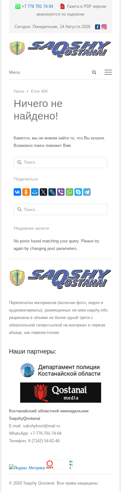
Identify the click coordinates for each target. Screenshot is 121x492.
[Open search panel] (94, 72)
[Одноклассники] (26, 192)
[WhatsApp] (69, 192)
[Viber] (61, 192)
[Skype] (78, 192)
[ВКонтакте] (17, 192)
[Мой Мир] (34, 192)
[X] (43, 192)
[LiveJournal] (52, 192)
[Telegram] (87, 192)
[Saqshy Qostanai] (60, 54)
